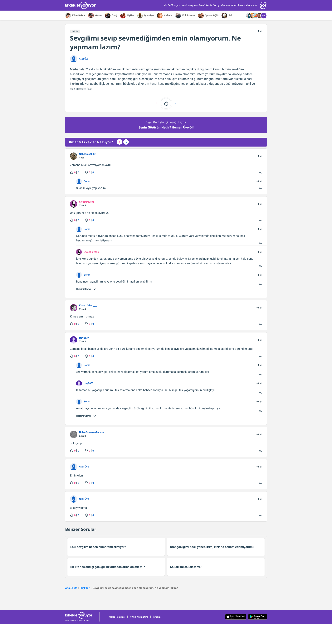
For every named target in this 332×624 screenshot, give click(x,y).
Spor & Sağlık (211, 15)
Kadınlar (167, 15)
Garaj (114, 15)
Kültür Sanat (188, 15)
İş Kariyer (149, 15)
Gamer (98, 15)
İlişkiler (130, 15)
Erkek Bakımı (78, 15)
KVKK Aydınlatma (139, 617)
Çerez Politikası (117, 617)
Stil (230, 15)
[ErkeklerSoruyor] (82, 615)
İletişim (156, 617)
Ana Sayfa (71, 587)
